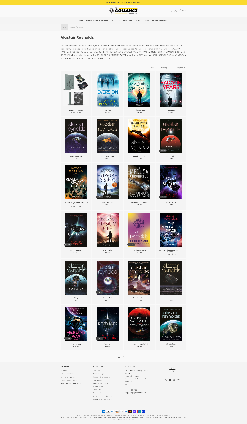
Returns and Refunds (69, 374)
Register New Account (101, 377)
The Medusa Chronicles (139, 202)
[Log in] (175, 11)
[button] (171, 10)
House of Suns (171, 298)
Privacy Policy (98, 387)
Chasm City (171, 156)
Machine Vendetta (139, 110)
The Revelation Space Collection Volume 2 (171, 251)
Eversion (107, 110)
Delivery (64, 371)
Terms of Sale (98, 380)
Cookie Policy (98, 390)
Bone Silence (171, 202)
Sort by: (154, 68)
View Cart (96, 371)
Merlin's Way (76, 344)
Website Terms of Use (101, 383)
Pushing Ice (76, 298)
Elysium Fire (107, 250)
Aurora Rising (107, 202)
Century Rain (108, 298)
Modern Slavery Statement (71, 380)
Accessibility (98, 393)
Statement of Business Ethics (104, 396)
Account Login (98, 374)
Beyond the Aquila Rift (139, 344)
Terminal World (139, 298)
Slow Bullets (171, 344)
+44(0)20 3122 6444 (133, 390)
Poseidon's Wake (139, 250)
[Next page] (127, 356)
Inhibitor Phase (139, 156)
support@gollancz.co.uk (135, 393)
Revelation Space (76, 110)
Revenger (107, 344)
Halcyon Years (170, 110)
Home (64, 27)
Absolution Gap (108, 156)
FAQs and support (68, 377)
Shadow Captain (76, 250)
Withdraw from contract (71, 383)
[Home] (123, 10)
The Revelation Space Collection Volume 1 (76, 203)
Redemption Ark (76, 156)
